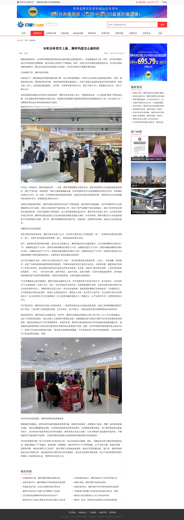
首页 (24, 33)
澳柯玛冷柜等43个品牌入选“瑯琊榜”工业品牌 (41, 491)
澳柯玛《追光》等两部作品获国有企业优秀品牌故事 (95, 500)
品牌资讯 (37, 33)
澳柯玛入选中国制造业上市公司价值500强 (91, 495)
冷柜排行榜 (51, 33)
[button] (20, 10)
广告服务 (92, 512)
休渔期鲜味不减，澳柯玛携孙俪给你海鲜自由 (41, 478)
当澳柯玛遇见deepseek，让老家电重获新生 (150, 103)
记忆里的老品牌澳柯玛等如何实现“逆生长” (40, 495)
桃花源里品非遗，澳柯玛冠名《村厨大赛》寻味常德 (153, 109)
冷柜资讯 (147, 33)
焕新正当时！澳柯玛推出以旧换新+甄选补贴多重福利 (153, 93)
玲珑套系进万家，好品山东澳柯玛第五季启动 (41, 487)
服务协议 (82, 512)
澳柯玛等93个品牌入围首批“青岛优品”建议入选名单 (44, 500)
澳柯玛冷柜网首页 (27, 2)
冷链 (160, 33)
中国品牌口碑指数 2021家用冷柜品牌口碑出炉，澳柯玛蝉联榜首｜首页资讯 (105, 491)
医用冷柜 (106, 33)
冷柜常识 (133, 33)
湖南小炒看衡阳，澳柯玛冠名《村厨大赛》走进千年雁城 (155, 116)
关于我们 (72, 512)
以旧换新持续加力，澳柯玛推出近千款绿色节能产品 (95, 478)
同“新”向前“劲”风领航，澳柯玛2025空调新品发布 (152, 112)
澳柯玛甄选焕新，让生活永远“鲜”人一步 (148, 99)
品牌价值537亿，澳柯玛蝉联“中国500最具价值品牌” (44, 482)
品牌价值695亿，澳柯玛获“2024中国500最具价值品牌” (96, 487)
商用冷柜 (92, 33)
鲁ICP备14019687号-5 (114, 517)
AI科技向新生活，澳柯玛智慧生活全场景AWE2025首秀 (154, 96)
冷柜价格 (65, 33)
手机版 (164, 2)
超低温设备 (78, 33)
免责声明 (102, 512)
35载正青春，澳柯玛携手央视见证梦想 (90, 482)
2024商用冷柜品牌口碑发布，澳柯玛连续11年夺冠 (152, 122)
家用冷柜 (119, 33)
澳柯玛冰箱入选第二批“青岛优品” (146, 119)
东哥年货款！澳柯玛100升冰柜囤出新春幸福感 (151, 106)
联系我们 (112, 512)
